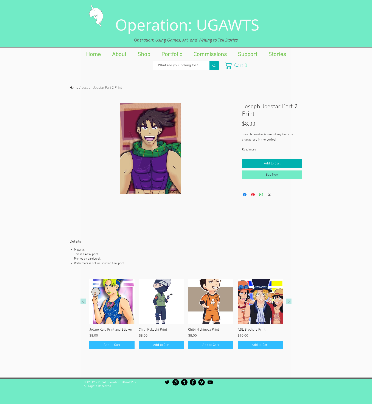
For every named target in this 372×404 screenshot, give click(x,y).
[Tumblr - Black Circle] (184, 382)
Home (74, 88)
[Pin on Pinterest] (253, 194)
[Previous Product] (83, 301)
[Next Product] (288, 301)
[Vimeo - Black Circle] (201, 382)
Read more (249, 150)
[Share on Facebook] (244, 194)
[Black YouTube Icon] (210, 382)
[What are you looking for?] (214, 65)
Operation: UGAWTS (187, 24)
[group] (186, 314)
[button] (238, 65)
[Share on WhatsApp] (261, 194)
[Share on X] (269, 194)
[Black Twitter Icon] (167, 382)
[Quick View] (112, 301)
